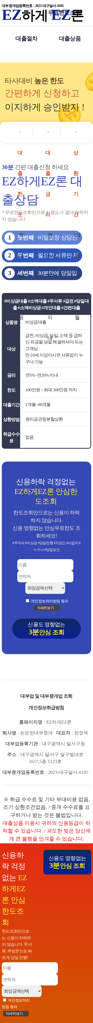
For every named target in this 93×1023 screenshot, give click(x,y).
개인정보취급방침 (46, 707)
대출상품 (70, 38)
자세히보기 (15, 1014)
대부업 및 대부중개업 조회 (46, 696)
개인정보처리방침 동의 (49, 601)
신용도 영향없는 (67, 862)
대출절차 (26, 38)
